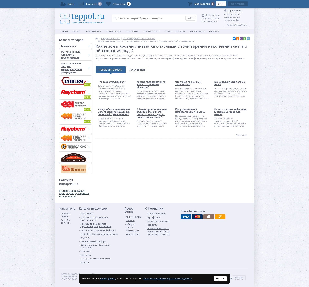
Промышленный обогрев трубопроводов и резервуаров (71, 68)
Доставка (180, 31)
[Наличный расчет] (208, 216)
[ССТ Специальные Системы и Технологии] (75, 138)
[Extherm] (75, 81)
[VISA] (186, 216)
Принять (220, 279)
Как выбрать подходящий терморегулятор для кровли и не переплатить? (74, 193)
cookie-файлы (107, 278)
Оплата (168, 31)
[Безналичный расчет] (220, 216)
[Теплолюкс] (75, 147)
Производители (93, 31)
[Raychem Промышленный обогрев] (75, 94)
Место (237, 277)
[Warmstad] (75, 168)
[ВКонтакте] (234, 38)
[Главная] (97, 38)
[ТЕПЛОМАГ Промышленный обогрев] (75, 106)
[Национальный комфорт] (75, 157)
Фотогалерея (132, 31)
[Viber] (241, 38)
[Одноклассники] (237, 38)
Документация (197, 31)
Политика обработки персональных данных (167, 278)
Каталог (76, 31)
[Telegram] (248, 38)
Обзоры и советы (151, 31)
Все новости (242, 135)
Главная (64, 31)
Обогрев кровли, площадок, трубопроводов (71, 54)
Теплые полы (68, 45)
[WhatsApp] (244, 38)
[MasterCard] (197, 216)
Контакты (214, 31)
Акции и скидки (113, 31)
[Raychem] (75, 129)
